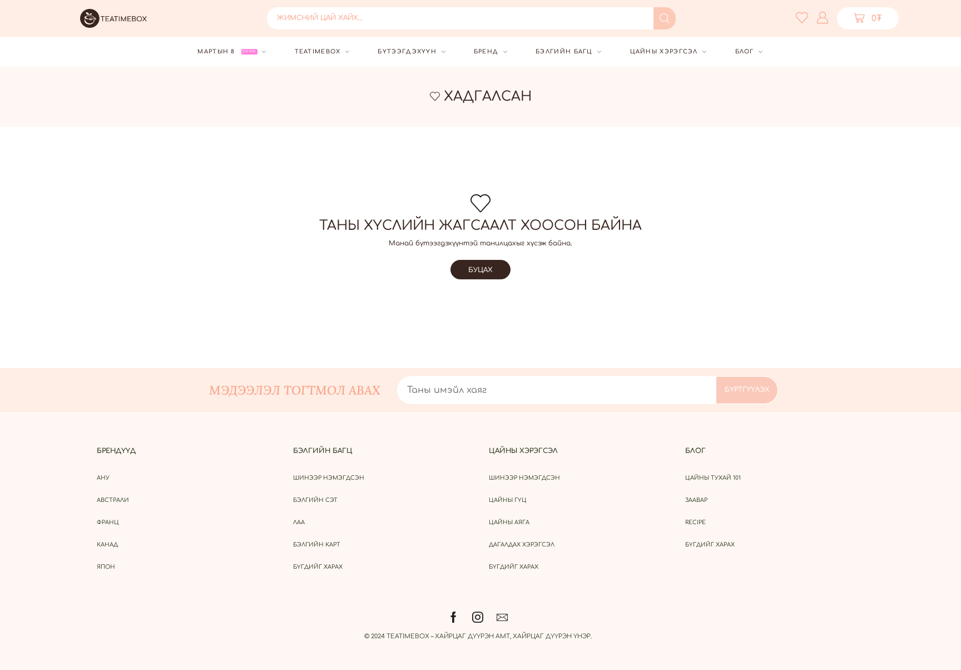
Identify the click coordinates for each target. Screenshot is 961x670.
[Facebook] (453, 617)
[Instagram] (477, 617)
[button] (868, 18)
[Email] (502, 617)
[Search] (664, 18)
